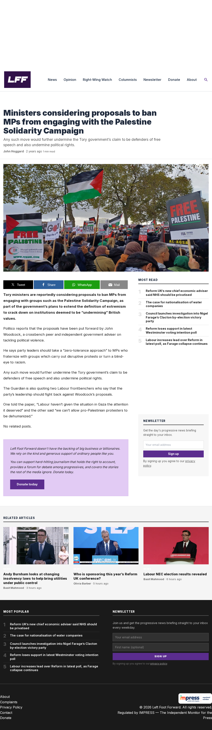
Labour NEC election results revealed (175, 574)
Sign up (173, 453)
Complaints (8, 702)
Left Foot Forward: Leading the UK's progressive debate (17, 79)
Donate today (27, 484)
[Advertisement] (106, 34)
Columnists (128, 80)
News (52, 80)
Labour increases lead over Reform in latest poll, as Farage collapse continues (177, 342)
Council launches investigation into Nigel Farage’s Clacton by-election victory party (177, 317)
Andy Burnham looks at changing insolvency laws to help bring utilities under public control (35, 578)
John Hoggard (13, 151)
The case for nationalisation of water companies (174, 304)
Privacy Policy (11, 707)
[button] (206, 79)
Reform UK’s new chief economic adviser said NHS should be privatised (177, 292)
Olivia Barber (82, 583)
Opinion (70, 80)
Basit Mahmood (13, 587)
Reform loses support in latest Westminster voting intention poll (171, 330)
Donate (174, 80)
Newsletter (152, 80)
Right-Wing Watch (97, 80)
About (192, 80)
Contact (6, 713)
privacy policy (158, 663)
